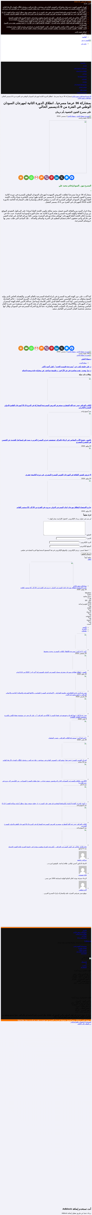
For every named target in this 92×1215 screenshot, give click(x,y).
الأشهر (84, 627)
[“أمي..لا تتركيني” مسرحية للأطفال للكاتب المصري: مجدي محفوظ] (81, 650)
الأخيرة (84, 629)
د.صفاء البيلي (71, 116)
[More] (21, 177)
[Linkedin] (56, 177)
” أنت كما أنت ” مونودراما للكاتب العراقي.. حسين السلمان (67, 738)
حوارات (84, 73)
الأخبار (85, 65)
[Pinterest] (51, 177)
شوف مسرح (83, 87)
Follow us (87, 941)
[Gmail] (36, 177)
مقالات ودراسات (81, 71)
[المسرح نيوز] (86, 40)
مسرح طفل (83, 90)
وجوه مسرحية (82, 76)
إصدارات (84, 79)
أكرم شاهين (83, 890)
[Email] (26, 177)
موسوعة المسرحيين (80, 84)
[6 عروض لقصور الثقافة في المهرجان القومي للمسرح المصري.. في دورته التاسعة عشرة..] (69, 471)
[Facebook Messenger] (66, 177)
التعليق (88, 535)
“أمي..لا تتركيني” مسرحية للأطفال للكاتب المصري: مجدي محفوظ (65, 651)
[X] (61, 177)
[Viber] (46, 177)
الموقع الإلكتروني (85, 546)
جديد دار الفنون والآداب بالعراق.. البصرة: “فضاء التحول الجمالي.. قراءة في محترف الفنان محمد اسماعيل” (52, 21)
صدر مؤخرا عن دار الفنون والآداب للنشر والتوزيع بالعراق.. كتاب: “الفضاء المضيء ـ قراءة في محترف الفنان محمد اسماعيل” (46, 27)
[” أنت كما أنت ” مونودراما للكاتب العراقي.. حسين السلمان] (78, 736)
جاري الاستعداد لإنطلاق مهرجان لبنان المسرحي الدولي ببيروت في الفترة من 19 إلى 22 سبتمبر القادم (54, 507)
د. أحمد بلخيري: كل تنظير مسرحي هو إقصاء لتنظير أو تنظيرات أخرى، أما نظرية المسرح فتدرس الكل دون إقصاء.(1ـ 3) (48, 19)
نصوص (84, 81)
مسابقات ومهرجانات (80, 68)
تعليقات (84, 631)
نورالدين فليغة (82, 860)
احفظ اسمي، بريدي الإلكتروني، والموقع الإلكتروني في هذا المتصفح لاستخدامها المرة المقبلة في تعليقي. (54, 550)
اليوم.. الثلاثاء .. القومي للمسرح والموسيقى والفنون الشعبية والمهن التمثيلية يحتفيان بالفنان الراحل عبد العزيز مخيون (49, 28)
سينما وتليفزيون (82, 92)
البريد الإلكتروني (85, 542)
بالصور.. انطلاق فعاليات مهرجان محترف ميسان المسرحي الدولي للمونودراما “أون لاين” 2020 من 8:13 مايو (51, 672)
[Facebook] (71, 177)
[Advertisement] (46, 53)
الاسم (88, 538)
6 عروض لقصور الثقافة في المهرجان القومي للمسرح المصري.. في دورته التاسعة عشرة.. (58, 475)
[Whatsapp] (31, 177)
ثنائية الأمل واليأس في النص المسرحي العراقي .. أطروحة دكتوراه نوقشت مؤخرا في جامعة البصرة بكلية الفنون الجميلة (48, 18)
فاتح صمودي (83, 875)
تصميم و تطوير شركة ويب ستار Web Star (31, 1020)
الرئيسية (88, 96)
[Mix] (41, 177)
